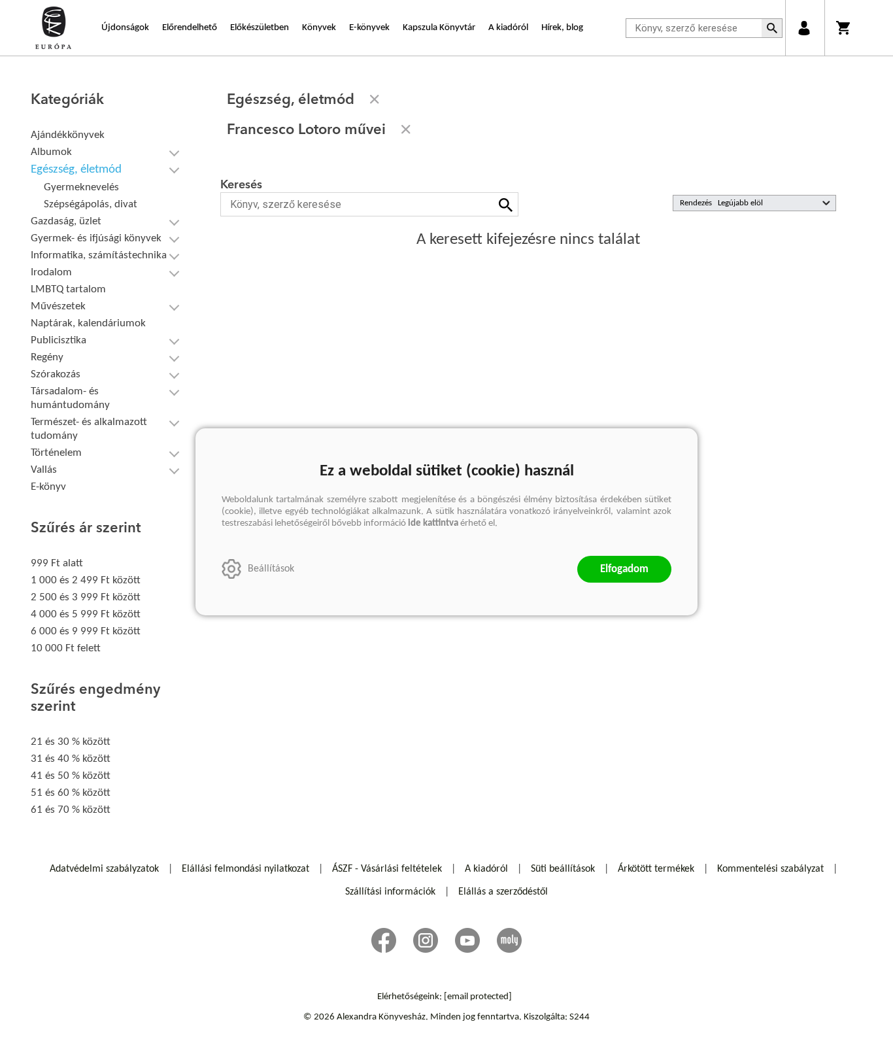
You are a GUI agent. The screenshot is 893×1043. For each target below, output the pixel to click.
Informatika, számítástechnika (99, 255)
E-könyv (48, 486)
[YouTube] (467, 940)
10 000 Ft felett (66, 648)
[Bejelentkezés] (804, 28)
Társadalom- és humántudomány (70, 398)
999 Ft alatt (57, 563)
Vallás (44, 469)
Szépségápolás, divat (90, 204)
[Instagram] (425, 940)
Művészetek (58, 306)
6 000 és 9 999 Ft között (86, 631)
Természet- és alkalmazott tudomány (89, 429)
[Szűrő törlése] (374, 99)
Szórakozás (55, 374)
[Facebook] (383, 940)
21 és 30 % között (70, 741)
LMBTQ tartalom (68, 289)
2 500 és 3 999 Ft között (86, 597)
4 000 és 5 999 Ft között (86, 614)
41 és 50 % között (70, 775)
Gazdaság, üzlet (66, 221)
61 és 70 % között (70, 809)
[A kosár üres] (844, 28)
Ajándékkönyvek (68, 135)
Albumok (51, 152)
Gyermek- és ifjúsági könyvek (96, 238)
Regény (47, 357)
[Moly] (509, 940)
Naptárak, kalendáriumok (88, 323)
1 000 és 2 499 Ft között (86, 580)
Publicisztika (58, 340)
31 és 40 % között (70, 758)
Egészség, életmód (76, 169)
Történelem (56, 452)
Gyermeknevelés (81, 187)
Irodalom (51, 272)
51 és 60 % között (70, 792)
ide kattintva (433, 523)
